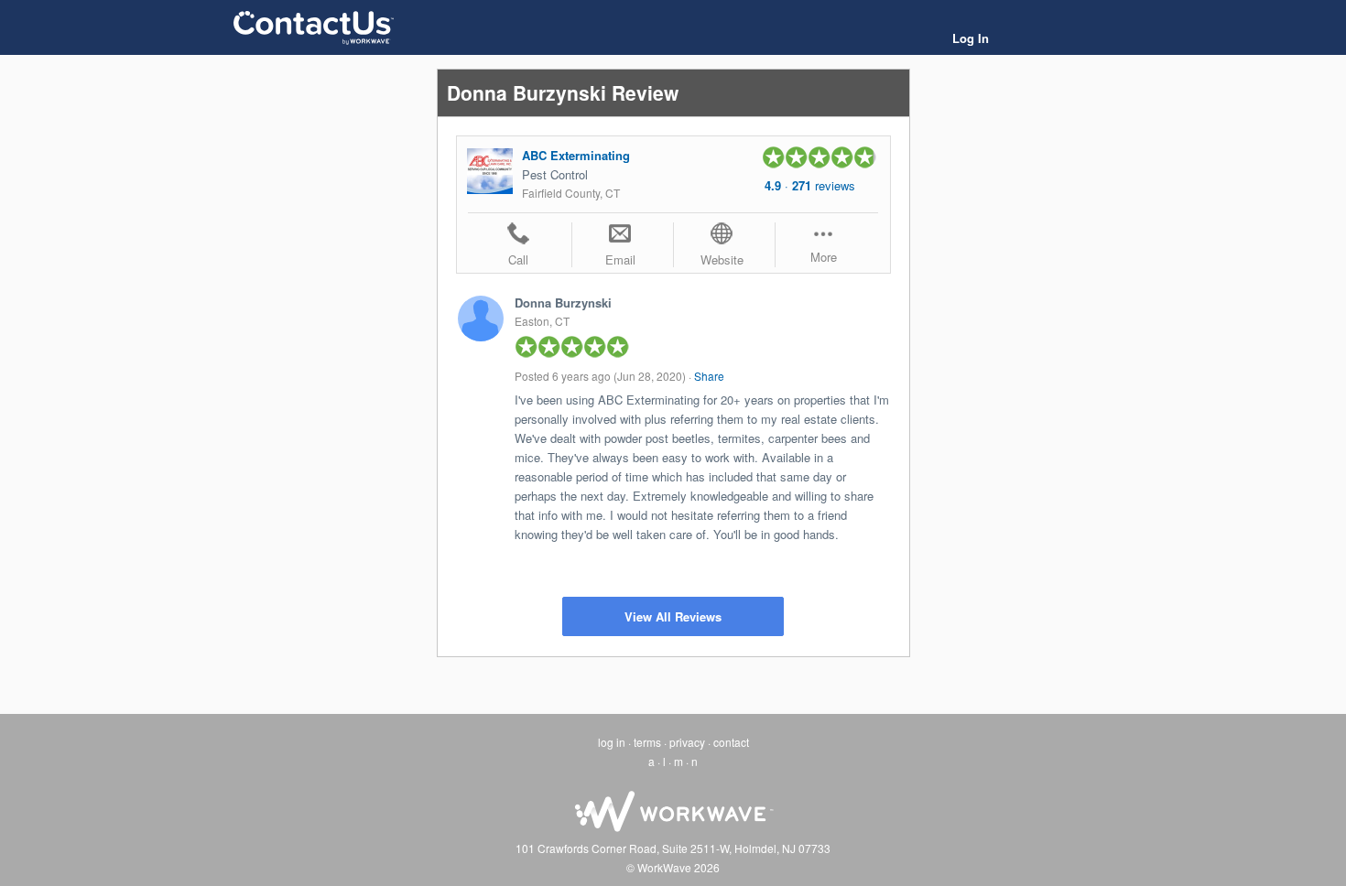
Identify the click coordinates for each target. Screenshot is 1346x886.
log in (611, 742)
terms (647, 742)
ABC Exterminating (576, 155)
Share (709, 376)
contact (731, 742)
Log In (970, 38)
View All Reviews (673, 616)
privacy (687, 742)
